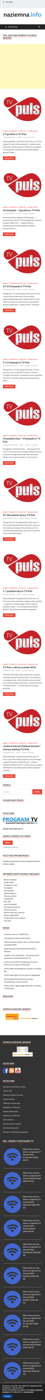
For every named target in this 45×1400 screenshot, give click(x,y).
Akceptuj (7, 1396)
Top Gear (7, 921)
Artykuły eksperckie (11, 1128)
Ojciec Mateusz (10, 893)
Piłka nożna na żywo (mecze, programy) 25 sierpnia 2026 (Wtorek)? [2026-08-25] (32, 1202)
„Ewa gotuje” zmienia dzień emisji (17, 938)
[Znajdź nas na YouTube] (18, 1070)
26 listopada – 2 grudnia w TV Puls (21, 210)
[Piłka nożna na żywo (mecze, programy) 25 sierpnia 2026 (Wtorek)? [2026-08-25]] (12, 1212)
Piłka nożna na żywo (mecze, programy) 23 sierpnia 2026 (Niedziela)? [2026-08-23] (32, 1249)
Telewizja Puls (32, 131)
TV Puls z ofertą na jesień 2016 (19, 667)
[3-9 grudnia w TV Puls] (22, 109)
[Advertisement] (22, 66)
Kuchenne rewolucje (12, 907)
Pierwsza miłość (10, 896)
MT (20, 137)
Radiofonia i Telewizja (11, 1107)
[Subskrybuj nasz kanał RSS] (12, 1070)
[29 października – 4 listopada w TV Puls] (22, 413)
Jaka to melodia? (10, 904)
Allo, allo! (7, 901)
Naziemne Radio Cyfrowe (13, 1095)
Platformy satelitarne (11, 1115)
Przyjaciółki (8, 899)
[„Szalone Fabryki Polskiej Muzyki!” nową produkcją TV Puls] (22, 721)
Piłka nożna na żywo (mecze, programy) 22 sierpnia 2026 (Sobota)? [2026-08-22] (32, 1273)
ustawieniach (29, 1392)
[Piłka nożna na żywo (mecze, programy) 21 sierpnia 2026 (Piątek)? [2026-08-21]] (12, 1307)
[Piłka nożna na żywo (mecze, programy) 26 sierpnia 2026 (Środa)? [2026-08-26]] (12, 1188)
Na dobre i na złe (10, 885)
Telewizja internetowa (11, 1103)
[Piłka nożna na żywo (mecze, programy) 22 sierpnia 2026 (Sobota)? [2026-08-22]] (12, 1283)
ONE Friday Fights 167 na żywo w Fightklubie (22, 975)
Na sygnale (8, 888)
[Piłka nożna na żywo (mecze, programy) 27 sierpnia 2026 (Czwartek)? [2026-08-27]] (12, 1165)
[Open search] (39, 27)
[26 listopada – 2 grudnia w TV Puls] (22, 185)
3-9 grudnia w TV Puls (15, 134)
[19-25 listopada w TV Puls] (22, 261)
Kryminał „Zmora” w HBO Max (16, 934)
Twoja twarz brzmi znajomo (15, 918)
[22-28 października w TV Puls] (22, 490)
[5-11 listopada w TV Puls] (22, 337)
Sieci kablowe (8, 1119)
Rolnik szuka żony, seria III (14, 912)
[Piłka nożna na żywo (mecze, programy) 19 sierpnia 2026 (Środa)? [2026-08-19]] (12, 1355)
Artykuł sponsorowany (12, 1124)
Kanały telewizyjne (10, 131)
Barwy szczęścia (10, 879)
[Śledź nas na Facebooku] (5, 1070)
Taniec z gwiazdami (11, 915)
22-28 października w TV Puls (19, 515)
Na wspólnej (9, 890)
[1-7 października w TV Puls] (22, 566)
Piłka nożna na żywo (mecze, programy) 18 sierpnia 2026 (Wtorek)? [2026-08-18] (32, 1368)
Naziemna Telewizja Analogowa (15, 1132)
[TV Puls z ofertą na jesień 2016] (22, 642)
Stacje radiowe (9, 1099)
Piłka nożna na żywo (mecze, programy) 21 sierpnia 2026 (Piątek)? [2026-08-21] (32, 1297)
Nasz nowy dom (10, 910)
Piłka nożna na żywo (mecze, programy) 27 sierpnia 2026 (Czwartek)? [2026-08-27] (32, 1154)
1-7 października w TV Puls (17, 591)
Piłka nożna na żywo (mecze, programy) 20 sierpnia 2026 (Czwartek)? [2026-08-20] (32, 1320)
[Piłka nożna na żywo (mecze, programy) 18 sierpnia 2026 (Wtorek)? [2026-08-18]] (12, 1378)
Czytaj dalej (8, 157)
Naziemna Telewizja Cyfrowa (14, 1087)
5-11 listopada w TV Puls (16, 362)
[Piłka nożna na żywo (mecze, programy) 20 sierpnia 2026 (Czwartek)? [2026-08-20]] (12, 1331)
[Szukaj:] (22, 791)
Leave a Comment (29, 137)
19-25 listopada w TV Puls (17, 286)
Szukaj (7, 842)
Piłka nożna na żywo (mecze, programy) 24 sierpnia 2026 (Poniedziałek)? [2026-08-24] (32, 1225)
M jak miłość (9, 882)
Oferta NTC (22, 131)
